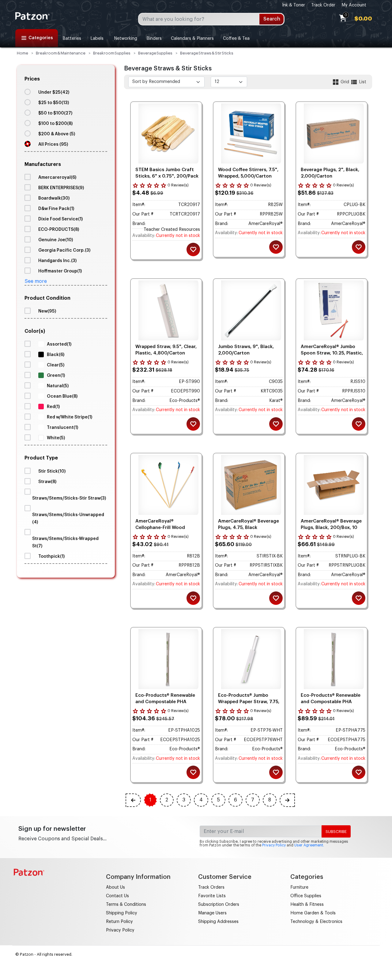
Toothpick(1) (51, 556)
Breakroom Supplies (111, 53)
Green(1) (56, 375)
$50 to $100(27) (55, 113)
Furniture (299, 887)
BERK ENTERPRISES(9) (61, 188)
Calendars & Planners (192, 38)
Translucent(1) (62, 428)
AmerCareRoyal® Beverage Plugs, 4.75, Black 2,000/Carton (248, 527)
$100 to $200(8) (55, 124)
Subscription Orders (218, 904)
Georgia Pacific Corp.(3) (64, 250)
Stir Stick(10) (52, 471)
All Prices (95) (53, 144)
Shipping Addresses (218, 922)
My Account (353, 5)
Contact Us (117, 896)
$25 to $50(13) (53, 103)
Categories (40, 38)
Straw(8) (47, 482)
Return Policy (119, 922)
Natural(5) (58, 386)
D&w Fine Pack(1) (56, 209)
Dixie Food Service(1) (60, 219)
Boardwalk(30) (54, 198)
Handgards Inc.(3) (57, 261)
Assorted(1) (59, 344)
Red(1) (53, 407)
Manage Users (212, 913)
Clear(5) (55, 365)
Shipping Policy (121, 913)
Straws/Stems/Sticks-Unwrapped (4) (68, 518)
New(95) (47, 311)
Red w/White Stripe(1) (69, 417)
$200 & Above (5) (56, 134)
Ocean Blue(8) (62, 396)
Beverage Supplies (155, 53)
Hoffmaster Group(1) (60, 271)
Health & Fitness (307, 904)
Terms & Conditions (126, 904)
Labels (97, 38)
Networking (125, 38)
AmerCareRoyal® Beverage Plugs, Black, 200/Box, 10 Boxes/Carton (331, 527)
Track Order (323, 5)
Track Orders (211, 887)
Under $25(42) (53, 92)
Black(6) (55, 355)
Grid (344, 82)
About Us (115, 887)
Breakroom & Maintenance (60, 53)
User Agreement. (309, 845)
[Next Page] (287, 800)
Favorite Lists (212, 896)
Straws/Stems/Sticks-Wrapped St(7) (65, 542)
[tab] (65, 112)
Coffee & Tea (236, 38)
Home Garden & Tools (313, 913)
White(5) (56, 438)
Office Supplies (305, 896)
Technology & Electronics (316, 922)
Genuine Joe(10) (55, 240)
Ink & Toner (293, 5)
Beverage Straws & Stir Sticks (206, 53)
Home (22, 53)
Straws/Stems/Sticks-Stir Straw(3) (69, 498)
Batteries (71, 38)
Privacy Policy (274, 845)
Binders (154, 38)
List (362, 82)
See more (35, 281)
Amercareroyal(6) (57, 177)
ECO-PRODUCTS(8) (58, 229)
